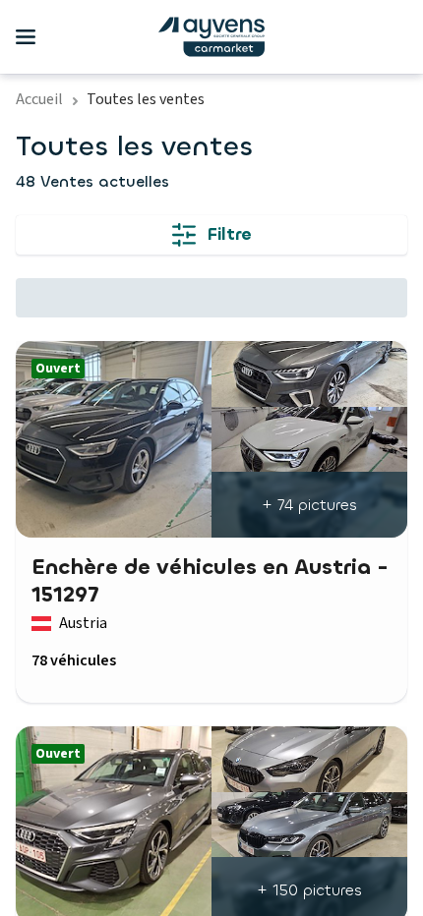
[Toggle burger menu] (25, 37)
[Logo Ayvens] (211, 37)
